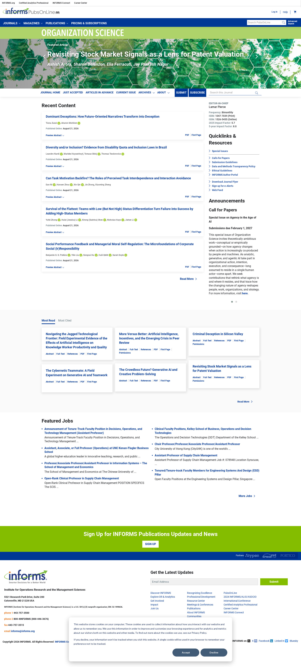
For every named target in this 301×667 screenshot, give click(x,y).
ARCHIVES (144, 92)
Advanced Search (292, 22)
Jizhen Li (129, 220)
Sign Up (150, 563)
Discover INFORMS (160, 612)
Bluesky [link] (294, 660)
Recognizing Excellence (199, 612)
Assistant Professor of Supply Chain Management (186, 475)
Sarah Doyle (118, 255)
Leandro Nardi (52, 154)
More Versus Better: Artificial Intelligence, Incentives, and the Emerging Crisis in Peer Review (149, 358)
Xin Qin (77, 184)
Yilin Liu (75, 255)
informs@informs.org (23, 650)
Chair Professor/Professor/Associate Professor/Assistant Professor (197, 463)
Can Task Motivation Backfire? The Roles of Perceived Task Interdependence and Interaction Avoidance (118, 178)
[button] (12, 23)
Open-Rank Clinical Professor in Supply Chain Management (81, 498)
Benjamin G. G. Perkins (56, 255)
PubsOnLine (230, 612)
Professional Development (201, 616)
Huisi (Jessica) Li (69, 220)
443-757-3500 (21, 632)
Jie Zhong (89, 184)
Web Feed (217, 190)
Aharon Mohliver (69, 123)
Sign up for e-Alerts (222, 186)
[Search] (283, 22)
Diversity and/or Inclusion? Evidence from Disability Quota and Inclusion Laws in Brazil (106, 147)
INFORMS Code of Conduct (69, 661)
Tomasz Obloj (90, 154)
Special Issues (220, 151)
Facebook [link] (264, 660)
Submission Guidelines (224, 162)
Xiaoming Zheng (103, 184)
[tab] (232, 321)
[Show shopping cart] (295, 12)
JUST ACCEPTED (73, 92)
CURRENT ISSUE (126, 92)
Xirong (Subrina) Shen (92, 220)
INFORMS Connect (61, 3)
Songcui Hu (88, 255)
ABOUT (161, 92)
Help (285, 12)
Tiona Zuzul (51, 123)
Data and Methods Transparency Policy (233, 166)
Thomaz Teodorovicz (111, 154)
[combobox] (264, 22)
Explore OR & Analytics (162, 616)
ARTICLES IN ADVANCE (99, 92)
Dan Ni (49, 184)
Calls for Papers (221, 158)
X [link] (253, 660)
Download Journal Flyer (225, 181)
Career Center (80, 3)
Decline (214, 652)
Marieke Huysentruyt (73, 154)
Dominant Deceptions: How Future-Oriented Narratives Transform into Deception (102, 116)
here (240, 313)
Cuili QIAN (103, 255)
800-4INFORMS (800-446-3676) (31, 638)
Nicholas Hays (114, 220)
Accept (186, 652)
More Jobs (245, 515)
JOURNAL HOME (50, 92)
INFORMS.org (8, 3)
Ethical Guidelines (222, 170)
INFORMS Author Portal (225, 174)
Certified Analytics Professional (33, 3)
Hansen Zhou (63, 184)
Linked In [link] (279, 660)
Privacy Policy (199, 632)
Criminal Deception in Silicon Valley (218, 353)
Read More (187, 279)
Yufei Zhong (51, 220)
